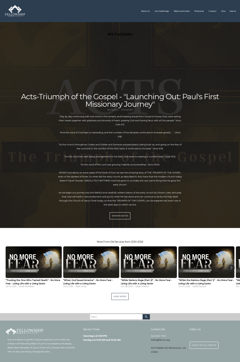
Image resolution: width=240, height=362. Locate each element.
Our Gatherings (162, 11)
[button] (231, 268)
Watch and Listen (182, 11)
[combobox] (116, 317)
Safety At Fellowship (204, 345)
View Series (120, 296)
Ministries (199, 11)
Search (233, 11)
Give (223, 11)
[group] (34, 267)
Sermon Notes (120, 216)
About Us (145, 11)
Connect (213, 11)
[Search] (146, 317)
